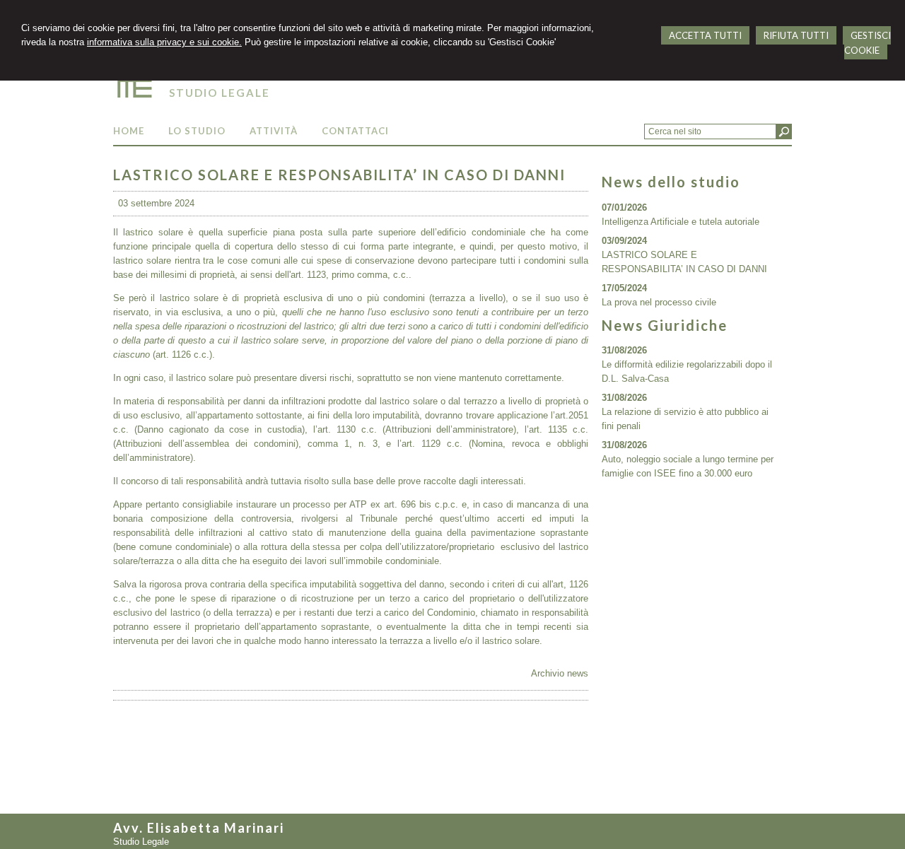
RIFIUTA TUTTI (796, 35)
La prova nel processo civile (659, 302)
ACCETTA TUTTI (705, 35)
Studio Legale (219, 92)
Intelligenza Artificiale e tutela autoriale (680, 221)
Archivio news (559, 673)
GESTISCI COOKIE (867, 43)
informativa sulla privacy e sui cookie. (164, 42)
